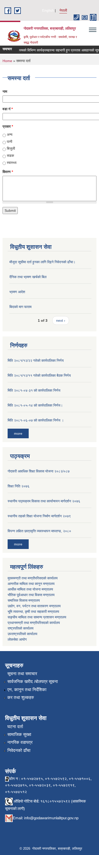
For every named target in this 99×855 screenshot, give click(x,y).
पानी (9, 142)
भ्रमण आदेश (17, 292)
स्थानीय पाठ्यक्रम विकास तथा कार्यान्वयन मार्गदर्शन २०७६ (44, 501)
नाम (5, 91)
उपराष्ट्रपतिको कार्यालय (22, 634)
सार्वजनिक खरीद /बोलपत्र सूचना (32, 681)
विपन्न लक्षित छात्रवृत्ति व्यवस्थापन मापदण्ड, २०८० (39, 531)
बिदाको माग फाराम (20, 307)
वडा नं (8, 109)
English (48, 10)
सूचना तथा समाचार (22, 673)
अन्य (9, 134)
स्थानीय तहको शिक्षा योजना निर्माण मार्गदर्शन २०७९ (39, 516)
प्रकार (8, 126)
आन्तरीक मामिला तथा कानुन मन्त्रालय (31, 584)
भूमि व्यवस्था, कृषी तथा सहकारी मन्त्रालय (33, 612)
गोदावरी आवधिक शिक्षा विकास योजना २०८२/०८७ (39, 471)
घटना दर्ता (15, 726)
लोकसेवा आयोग (17, 639)
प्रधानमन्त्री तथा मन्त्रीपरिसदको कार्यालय (34, 623)
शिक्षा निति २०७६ (18, 486)
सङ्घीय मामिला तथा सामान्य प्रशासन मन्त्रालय (37, 617)
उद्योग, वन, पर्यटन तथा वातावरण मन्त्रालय (34, 606)
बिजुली (11, 148)
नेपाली (63, 10)
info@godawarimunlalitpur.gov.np (51, 818)
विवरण (8, 172)
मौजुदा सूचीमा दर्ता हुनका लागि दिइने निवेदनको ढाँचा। (42, 262)
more (18, 433)
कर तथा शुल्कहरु (20, 697)
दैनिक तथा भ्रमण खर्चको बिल (27, 277)
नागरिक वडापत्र (19, 742)
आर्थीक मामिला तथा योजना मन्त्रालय (30, 589)
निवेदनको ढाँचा (18, 750)
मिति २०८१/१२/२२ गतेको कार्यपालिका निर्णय (36, 360)
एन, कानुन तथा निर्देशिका (26, 689)
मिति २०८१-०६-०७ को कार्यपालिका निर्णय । (36, 420)
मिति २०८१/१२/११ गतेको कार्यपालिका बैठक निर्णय (39, 375)
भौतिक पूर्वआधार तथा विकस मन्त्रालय (31, 595)
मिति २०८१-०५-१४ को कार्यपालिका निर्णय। (35, 405)
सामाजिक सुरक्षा (19, 734)
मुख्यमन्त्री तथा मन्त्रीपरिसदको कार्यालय (33, 578)
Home (7, 61)
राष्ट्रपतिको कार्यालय (21, 628)
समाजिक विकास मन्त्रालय (24, 600)
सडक (10, 156)
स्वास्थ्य (11, 163)
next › (60, 320)
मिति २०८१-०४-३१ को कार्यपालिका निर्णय (34, 390)
